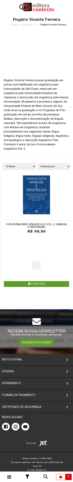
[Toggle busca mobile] (9, 477)
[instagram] (15, 427)
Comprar (37, 284)
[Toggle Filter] (27, 476)
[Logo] (36, 10)
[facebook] (6, 427)
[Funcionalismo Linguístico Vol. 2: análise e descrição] (36, 194)
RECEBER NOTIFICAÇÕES (36, 343)
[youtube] (25, 427)
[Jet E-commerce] (36, 444)
